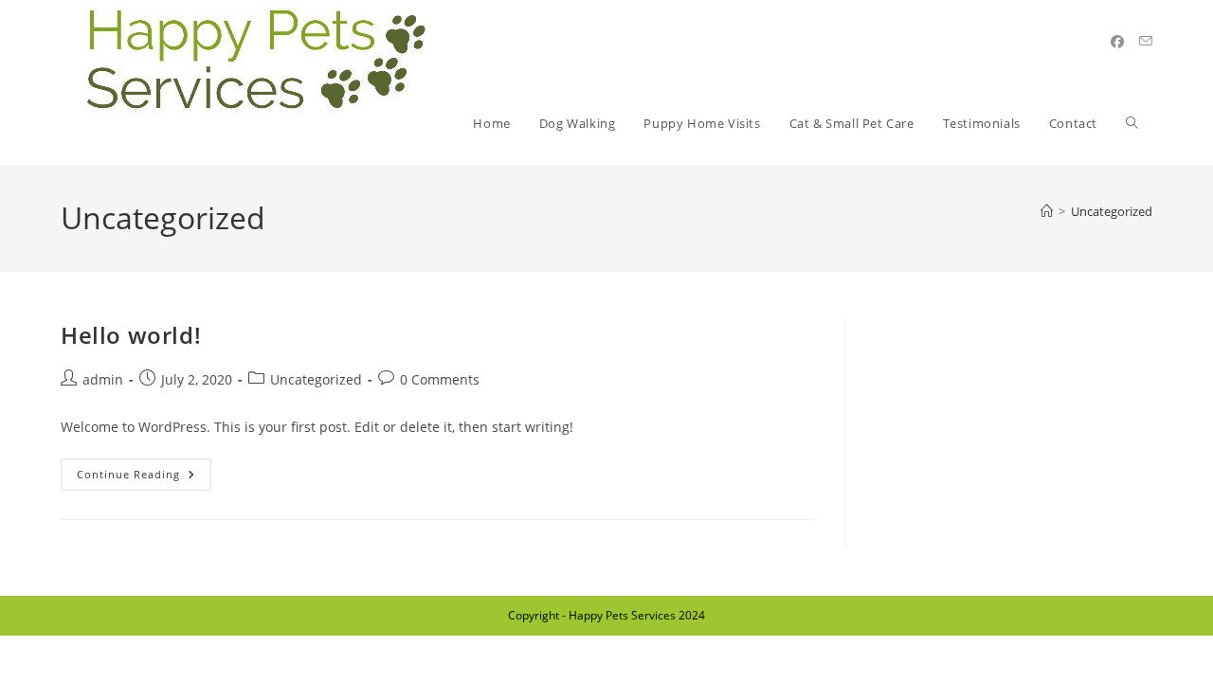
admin (102, 379)
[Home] (1047, 211)
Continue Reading (144, 469)
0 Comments (440, 379)
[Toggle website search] (1132, 123)
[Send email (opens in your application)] (1146, 41)
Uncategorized (1111, 211)
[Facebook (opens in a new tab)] (1117, 41)
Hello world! (131, 334)
